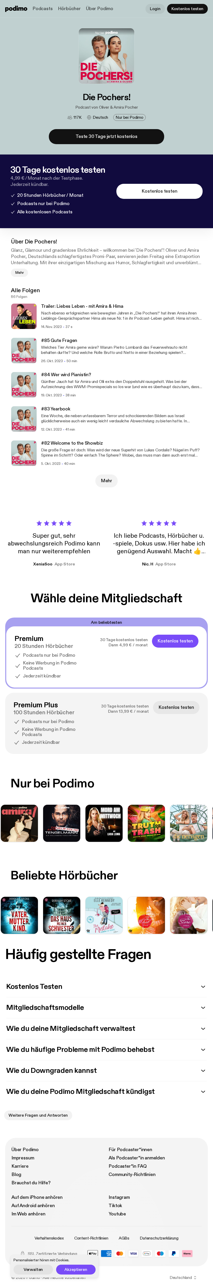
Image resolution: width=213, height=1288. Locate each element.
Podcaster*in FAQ (128, 1166)
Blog (16, 1175)
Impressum (22, 1158)
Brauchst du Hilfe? (31, 1183)
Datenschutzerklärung (159, 1238)
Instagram (119, 1197)
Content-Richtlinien (91, 1238)
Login (155, 8)
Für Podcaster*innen (130, 1150)
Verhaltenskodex (49, 1238)
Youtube (117, 1214)
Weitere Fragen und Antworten (38, 1115)
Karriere (20, 1166)
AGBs (124, 1238)
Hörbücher (69, 9)
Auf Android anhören (33, 1206)
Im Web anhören (28, 1214)
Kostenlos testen (187, 8)
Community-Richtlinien (132, 1175)
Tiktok (115, 1206)
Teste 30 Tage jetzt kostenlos (106, 136)
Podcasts (42, 9)
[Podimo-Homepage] (16, 8)
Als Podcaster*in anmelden (137, 1158)
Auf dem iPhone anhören (37, 1197)
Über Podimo (99, 9)
